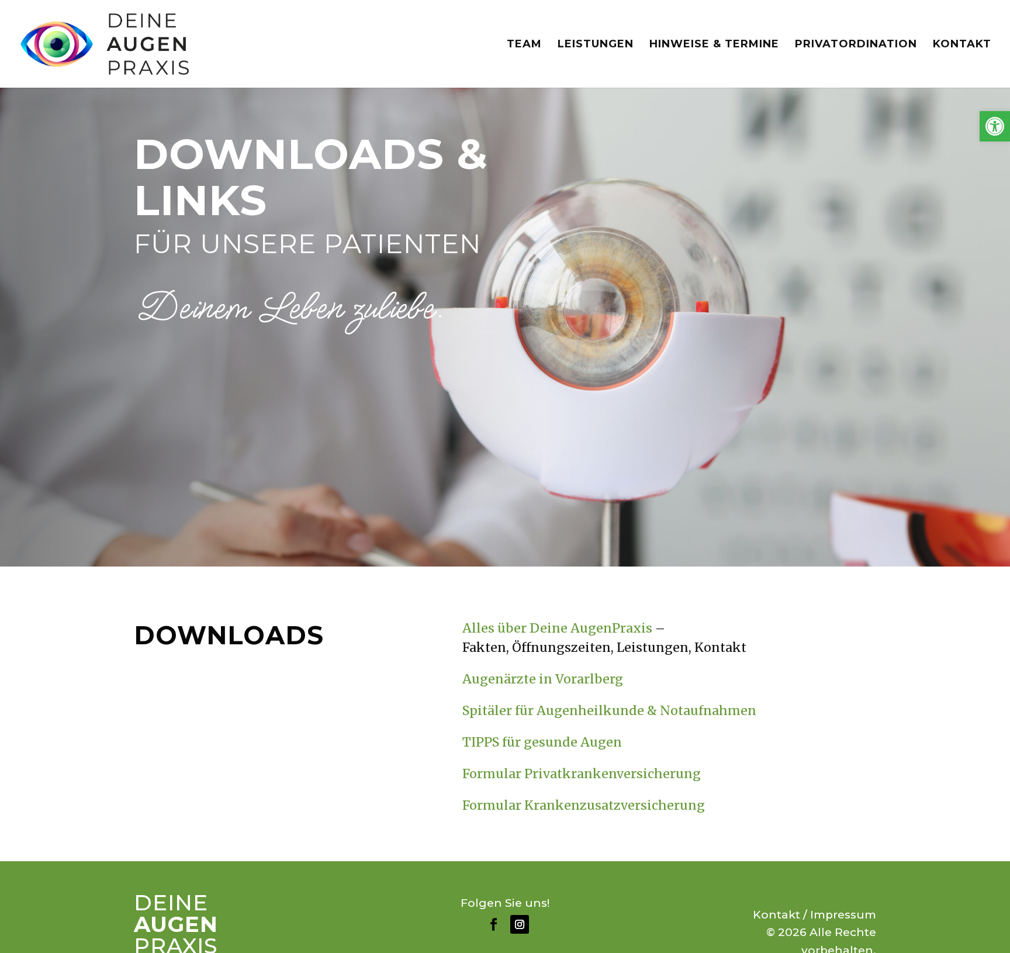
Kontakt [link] (962, 45)
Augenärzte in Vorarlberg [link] (542, 679)
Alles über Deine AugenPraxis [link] (557, 628)
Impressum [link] (843, 914)
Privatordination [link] (856, 45)
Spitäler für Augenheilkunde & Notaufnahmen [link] (609, 711)
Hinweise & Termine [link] (714, 45)
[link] (995, 126)
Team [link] (524, 45)
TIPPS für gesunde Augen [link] (542, 742)
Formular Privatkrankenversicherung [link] (581, 774)
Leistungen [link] (596, 45)
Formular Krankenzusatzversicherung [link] (583, 805)
